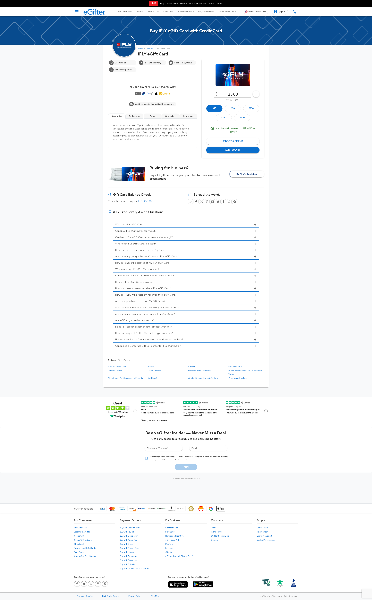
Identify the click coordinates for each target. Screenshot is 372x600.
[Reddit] (218, 201)
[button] (280, 12)
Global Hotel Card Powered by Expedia (125, 378)
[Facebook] (196, 201)
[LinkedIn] (212, 201)
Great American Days (237, 378)
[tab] (125, 11)
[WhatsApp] (229, 201)
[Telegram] (234, 201)
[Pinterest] (207, 201)
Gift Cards (150, 48)
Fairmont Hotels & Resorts (199, 370)
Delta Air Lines (154, 370)
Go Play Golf (153, 378)
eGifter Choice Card (117, 366)
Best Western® (235, 366)
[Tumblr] (223, 201)
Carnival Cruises (115, 370)
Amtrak (191, 366)
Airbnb (151, 366)
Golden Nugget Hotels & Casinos (203, 378)
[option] (214, 108)
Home (140, 48)
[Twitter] (201, 201)
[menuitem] (186, 224)
